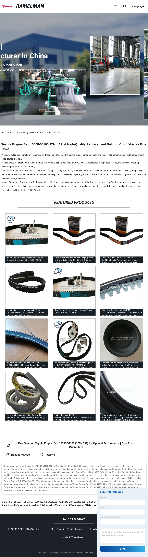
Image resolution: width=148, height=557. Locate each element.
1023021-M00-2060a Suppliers (25, 529)
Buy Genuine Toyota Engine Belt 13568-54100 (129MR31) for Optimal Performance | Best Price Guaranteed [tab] (76, 445)
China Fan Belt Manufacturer (69, 505)
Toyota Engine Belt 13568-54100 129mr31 (38, 132)
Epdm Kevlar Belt (60, 502)
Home (9, 132)
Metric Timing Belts (74, 537)
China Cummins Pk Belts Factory (66, 529)
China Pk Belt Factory (12, 502)
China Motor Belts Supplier (14, 505)
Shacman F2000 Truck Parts (37, 502)
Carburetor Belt (77, 502)
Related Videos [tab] (20, 454)
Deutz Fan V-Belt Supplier (41, 505)
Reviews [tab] (50, 454)
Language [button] (138, 6)
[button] (115, 6)
